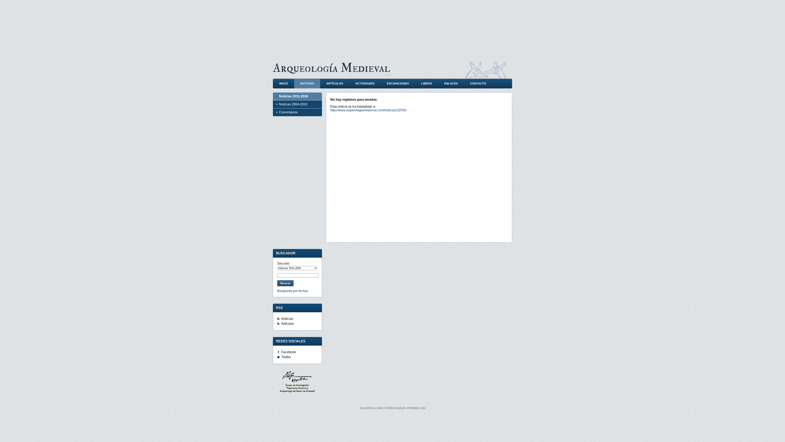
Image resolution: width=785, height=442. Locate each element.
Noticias (307, 83)
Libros (426, 83)
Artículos (334, 83)
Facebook (288, 352)
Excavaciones (398, 83)
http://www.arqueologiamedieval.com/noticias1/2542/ (368, 110)
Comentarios (288, 112)
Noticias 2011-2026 (293, 96)
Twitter (286, 357)
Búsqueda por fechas (292, 291)
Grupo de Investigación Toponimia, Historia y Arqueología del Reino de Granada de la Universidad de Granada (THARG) (297, 382)
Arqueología (331, 68)
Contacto (478, 83)
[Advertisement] (392, 28)
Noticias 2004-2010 (293, 104)
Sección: (283, 263)
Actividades (365, 83)
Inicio (283, 83)
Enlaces (451, 83)
